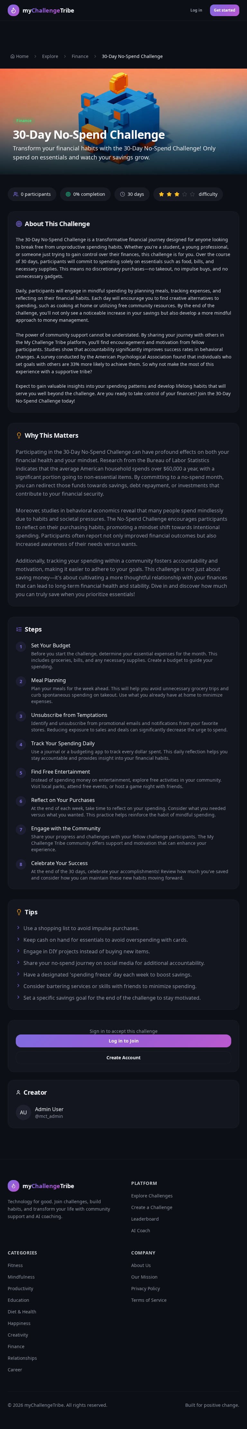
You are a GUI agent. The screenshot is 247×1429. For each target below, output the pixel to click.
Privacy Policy (145, 1288)
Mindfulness (21, 1277)
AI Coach (140, 1230)
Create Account (123, 1057)
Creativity (18, 1335)
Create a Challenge (151, 1207)
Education (18, 1300)
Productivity (20, 1288)
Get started (224, 10)
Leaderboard (145, 1219)
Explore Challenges (152, 1196)
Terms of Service (149, 1300)
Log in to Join (124, 1041)
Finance (80, 56)
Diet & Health (22, 1312)
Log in (196, 10)
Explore (50, 56)
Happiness (19, 1323)
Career (15, 1370)
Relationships (22, 1358)
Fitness (15, 1265)
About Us (141, 1265)
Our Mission (144, 1277)
